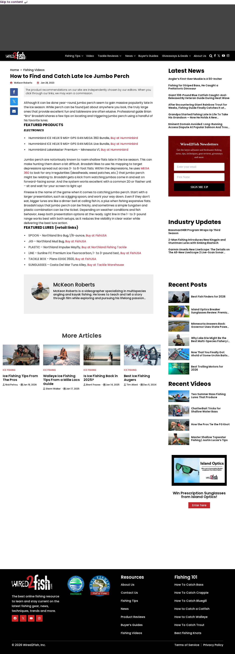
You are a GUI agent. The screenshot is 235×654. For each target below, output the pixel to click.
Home (14, 70)
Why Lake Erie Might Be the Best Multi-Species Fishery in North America (210, 341)
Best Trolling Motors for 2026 (207, 368)
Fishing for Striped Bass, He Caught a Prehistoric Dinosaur (193, 87)
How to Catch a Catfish (191, 609)
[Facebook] (15, 618)
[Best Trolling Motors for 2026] (178, 368)
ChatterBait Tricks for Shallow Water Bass (206, 410)
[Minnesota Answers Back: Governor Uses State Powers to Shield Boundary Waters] (178, 326)
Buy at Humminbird (124, 138)
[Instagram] (39, 618)
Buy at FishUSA (96, 235)
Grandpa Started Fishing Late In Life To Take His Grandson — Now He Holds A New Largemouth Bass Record (198, 117)
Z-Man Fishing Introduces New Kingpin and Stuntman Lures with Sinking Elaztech (197, 241)
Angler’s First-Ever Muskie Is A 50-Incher (195, 79)
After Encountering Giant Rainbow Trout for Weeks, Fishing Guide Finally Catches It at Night (197, 108)
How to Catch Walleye (190, 617)
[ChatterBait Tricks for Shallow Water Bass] (178, 410)
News (129, 56)
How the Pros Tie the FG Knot (210, 424)
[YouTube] (31, 618)
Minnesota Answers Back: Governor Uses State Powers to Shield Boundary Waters (210, 327)
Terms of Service (186, 645)
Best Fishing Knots (187, 633)
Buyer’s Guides (148, 56)
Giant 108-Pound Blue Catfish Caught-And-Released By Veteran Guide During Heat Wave (198, 96)
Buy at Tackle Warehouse (105, 265)
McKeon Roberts (74, 284)
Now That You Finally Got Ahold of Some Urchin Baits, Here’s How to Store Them (209, 355)
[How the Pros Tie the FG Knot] (178, 425)
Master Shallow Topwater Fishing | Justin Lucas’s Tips (209, 438)
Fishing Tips (72, 56)
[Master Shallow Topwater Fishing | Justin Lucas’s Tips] (178, 439)
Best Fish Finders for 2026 (208, 296)
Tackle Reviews (108, 56)
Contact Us (129, 593)
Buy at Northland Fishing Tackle (104, 247)
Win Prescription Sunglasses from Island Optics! (199, 494)
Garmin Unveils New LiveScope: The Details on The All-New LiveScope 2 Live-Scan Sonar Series (199, 253)
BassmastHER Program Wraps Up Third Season (194, 231)
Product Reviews (133, 617)
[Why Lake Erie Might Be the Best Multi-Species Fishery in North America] (178, 340)
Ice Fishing (9, 370)
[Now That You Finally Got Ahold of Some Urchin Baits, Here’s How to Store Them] (178, 354)
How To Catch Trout (189, 625)
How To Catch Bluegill (190, 601)
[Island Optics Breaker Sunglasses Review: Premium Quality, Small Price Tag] (178, 311)
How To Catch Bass (188, 585)
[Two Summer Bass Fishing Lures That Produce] (178, 396)
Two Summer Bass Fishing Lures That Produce (208, 395)
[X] (23, 618)
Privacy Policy (213, 645)
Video (90, 56)
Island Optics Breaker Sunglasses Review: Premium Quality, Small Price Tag (210, 312)
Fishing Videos (34, 70)
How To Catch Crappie (191, 593)
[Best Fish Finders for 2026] (178, 297)
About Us (200, 56)
